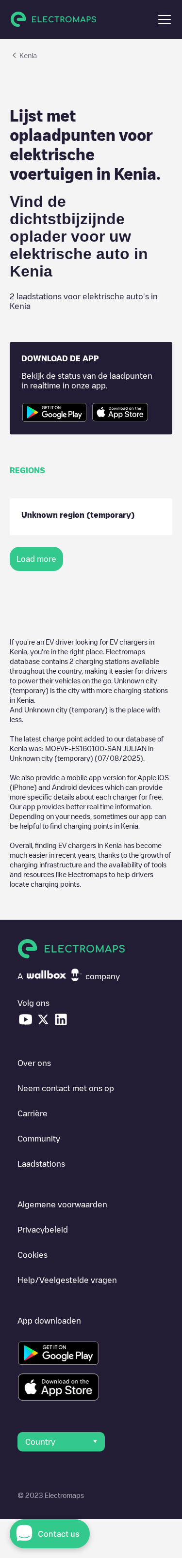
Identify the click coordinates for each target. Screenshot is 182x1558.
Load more (36, 559)
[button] (164, 19)
